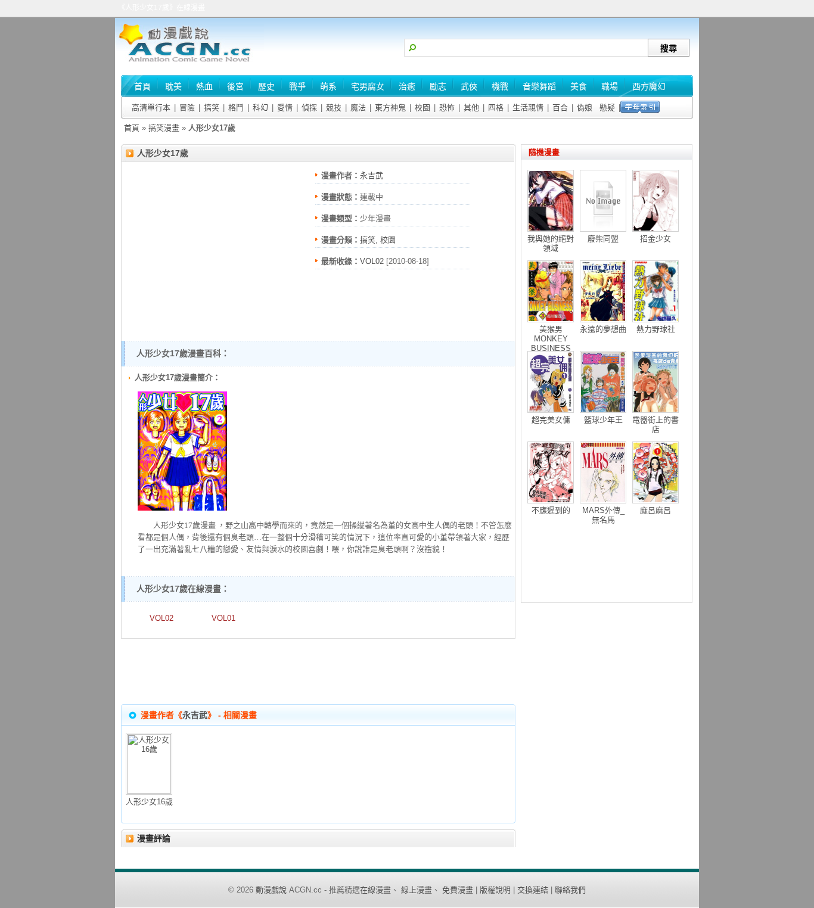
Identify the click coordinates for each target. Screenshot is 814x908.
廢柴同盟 (603, 238)
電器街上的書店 (655, 424)
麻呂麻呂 (655, 510)
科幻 (260, 107)
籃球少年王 (603, 419)
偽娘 (584, 107)
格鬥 (236, 107)
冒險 (187, 107)
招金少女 (655, 238)
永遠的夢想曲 (603, 329)
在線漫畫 (375, 889)
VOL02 (372, 261)
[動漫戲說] (189, 62)
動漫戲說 (271, 889)
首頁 (131, 127)
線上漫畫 (416, 889)
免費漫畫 (457, 889)
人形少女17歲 (162, 153)
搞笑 (211, 107)
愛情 (285, 107)
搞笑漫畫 (163, 127)
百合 (560, 107)
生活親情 (527, 107)
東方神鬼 (390, 107)
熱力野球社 (655, 329)
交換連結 (532, 889)
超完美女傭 (551, 419)
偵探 (309, 107)
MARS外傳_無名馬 (603, 515)
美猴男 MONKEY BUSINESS (551, 339)
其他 (471, 107)
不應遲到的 (551, 510)
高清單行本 (151, 107)
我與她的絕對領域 (550, 243)
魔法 (358, 107)
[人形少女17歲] (182, 507)
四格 (496, 107)
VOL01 (223, 618)
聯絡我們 (570, 889)
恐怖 (447, 107)
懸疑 (607, 107)
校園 (422, 107)
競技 (333, 107)
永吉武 (371, 175)
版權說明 (495, 889)
